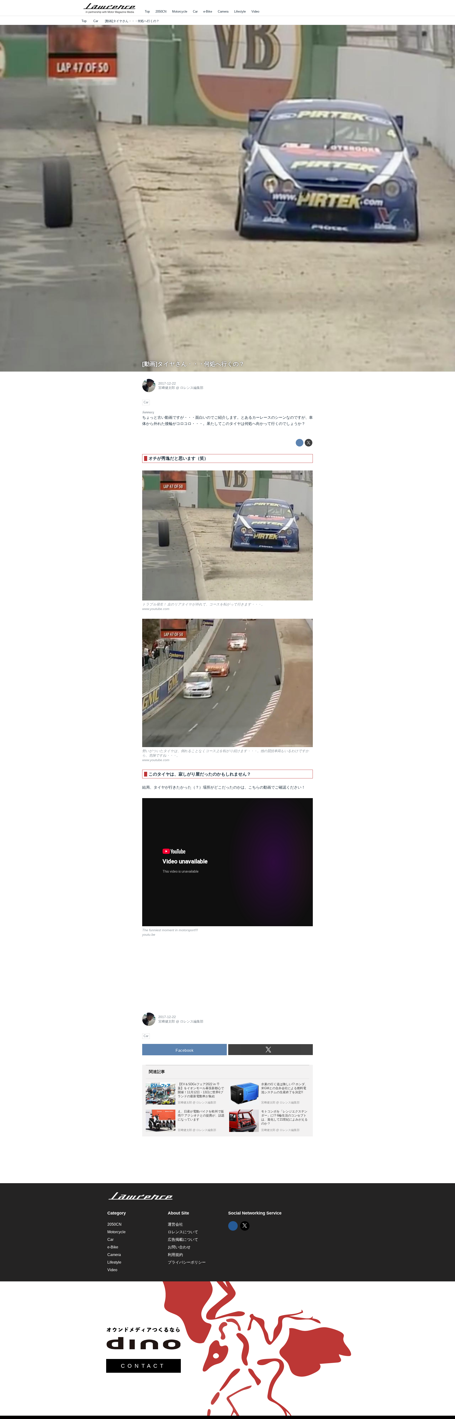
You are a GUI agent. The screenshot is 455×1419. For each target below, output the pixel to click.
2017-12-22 (167, 383)
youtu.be (148, 934)
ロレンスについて (183, 1232)
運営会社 (175, 1224)
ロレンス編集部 (191, 388)
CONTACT (143, 1366)
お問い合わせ (179, 1247)
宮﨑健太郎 (166, 388)
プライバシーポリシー (187, 1262)
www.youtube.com (155, 609)
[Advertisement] (177, 974)
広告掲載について (183, 1240)
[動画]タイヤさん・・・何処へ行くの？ (193, 364)
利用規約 (175, 1255)
